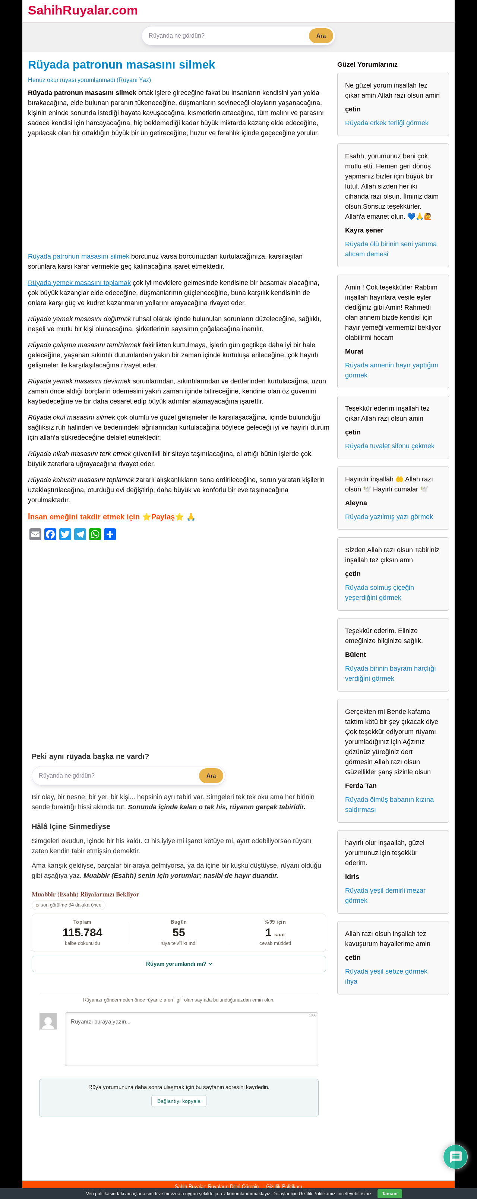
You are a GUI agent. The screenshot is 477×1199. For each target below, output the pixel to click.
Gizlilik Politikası (284, 1186)
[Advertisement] (179, 196)
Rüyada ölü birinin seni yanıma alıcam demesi (391, 249)
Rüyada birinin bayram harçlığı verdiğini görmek (390, 673)
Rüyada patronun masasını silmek (121, 64)
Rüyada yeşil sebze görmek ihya (386, 976)
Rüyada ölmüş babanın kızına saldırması (389, 804)
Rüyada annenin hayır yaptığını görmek (391, 370)
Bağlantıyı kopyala (178, 1101)
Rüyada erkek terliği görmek (387, 123)
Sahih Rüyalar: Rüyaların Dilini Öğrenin (217, 1186)
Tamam (390, 1193)
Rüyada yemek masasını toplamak (79, 283)
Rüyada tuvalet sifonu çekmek (390, 446)
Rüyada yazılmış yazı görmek (389, 517)
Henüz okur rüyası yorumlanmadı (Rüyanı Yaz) (89, 79)
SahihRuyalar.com (83, 10)
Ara (321, 35)
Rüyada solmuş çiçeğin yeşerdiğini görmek (379, 592)
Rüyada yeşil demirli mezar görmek (385, 895)
